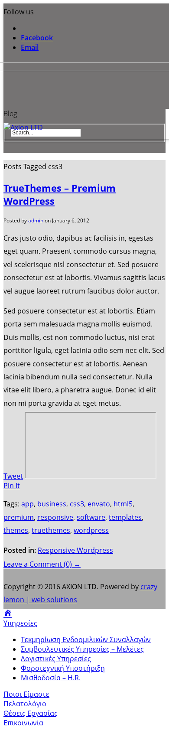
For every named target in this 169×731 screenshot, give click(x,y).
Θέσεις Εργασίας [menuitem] (30, 713)
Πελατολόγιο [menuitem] (24, 703)
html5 (123, 504)
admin (35, 220)
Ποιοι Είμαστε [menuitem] (26, 694)
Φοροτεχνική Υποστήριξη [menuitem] (63, 668)
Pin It (11, 485)
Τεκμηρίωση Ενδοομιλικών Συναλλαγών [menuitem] (86, 639)
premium (18, 517)
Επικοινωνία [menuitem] (23, 723)
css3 (77, 504)
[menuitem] (7, 613)
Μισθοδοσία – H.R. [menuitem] (51, 677)
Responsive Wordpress (75, 550)
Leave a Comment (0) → (42, 564)
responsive (55, 517)
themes (15, 530)
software (91, 517)
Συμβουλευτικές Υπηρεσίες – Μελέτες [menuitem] (82, 649)
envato (99, 504)
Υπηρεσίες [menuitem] (20, 623)
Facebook (37, 37)
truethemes (51, 530)
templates (125, 517)
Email (30, 47)
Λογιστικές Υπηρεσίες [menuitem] (56, 658)
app (27, 504)
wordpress (91, 530)
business (51, 504)
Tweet (13, 476)
